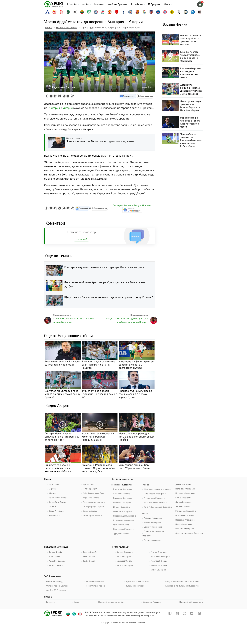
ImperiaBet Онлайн (159, 561)
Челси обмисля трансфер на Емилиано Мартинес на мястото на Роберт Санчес (191, 140)
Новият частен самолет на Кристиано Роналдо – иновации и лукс (98, 436)
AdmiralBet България (160, 556)
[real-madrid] (144, 12)
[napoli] (193, 12)
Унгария (68, 107)
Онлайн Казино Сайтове (57, 586)
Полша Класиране (183, 524)
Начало (48, 27)
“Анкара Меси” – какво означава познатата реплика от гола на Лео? (62, 436)
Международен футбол (93, 506)
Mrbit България (123, 556)
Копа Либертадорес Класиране (158, 507)
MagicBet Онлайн (124, 561)
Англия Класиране (121, 493)
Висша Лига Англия (57, 502)
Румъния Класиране (184, 529)
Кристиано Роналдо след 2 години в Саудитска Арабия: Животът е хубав (99, 468)
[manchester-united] (109, 12)
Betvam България (124, 552)
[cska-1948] (61, 12)
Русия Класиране (121, 525)
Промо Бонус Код (54, 581)
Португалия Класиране (123, 529)
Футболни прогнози (135, 586)
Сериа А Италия (56, 511)
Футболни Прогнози (117, 4)
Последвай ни (129, 96)
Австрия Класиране (153, 518)
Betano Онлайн (55, 552)
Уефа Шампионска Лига (93, 493)
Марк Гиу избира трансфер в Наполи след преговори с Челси (190, 122)
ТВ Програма (154, 4)
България (54, 107)
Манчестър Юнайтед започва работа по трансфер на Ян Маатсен (191, 40)
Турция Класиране (121, 533)
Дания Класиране (183, 484)
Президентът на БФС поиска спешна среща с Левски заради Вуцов (136, 394)
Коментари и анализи (92, 515)
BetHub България (124, 565)
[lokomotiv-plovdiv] (75, 12)
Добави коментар (145, 96)
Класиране (99, 4)
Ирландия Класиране (185, 493)
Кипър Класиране (183, 497)
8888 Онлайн (89, 556)
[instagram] (185, 614)
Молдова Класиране (184, 515)
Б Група (52, 489)
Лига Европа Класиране (155, 493)
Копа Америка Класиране (155, 502)
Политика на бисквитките (191, 602)
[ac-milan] (199, 12)
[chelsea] (96, 12)
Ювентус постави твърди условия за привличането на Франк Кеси (190, 56)
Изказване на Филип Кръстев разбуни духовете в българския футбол (104, 284)
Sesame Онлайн (90, 552)
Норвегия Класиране (185, 520)
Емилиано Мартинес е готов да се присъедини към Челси (191, 73)
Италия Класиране (121, 507)
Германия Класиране (123, 498)
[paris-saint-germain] (158, 12)
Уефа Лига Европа (91, 497)
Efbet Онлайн (55, 556)
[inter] (186, 12)
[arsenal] (116, 12)
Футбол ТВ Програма (56, 590)
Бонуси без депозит (95, 581)
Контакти (50, 602)
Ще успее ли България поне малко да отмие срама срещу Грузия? (108, 297)
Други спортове (90, 511)
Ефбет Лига (54, 484)
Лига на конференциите (94, 502)
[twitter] (192, 614)
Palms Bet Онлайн (57, 561)
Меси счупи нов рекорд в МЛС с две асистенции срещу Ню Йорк (136, 436)
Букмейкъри (137, 4)
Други (167, 4)
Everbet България (159, 552)
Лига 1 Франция (90, 489)
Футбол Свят (88, 484)
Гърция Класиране (152, 540)
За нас (76, 602)
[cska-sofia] (54, 12)
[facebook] (170, 614)
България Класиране (123, 489)
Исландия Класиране (185, 489)
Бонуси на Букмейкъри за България (182, 581)
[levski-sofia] (47, 12)
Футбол (85, 4)
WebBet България (159, 565)
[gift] (200, 4)
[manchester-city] (130, 12)
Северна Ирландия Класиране (189, 533)
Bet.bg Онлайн (89, 561)
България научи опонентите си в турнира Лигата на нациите (104, 267)
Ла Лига (52, 506)
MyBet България (158, 570)
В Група (52, 493)
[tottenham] (123, 12)
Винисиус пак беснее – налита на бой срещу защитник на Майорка (58, 468)
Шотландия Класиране (123, 520)
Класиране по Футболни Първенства (182, 586)
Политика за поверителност (111, 602)
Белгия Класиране (152, 522)
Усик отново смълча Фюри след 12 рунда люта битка (134, 467)
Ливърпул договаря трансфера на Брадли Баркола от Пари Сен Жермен (190, 106)
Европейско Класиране (154, 498)
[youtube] (177, 614)
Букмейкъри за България (137, 581)
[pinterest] (199, 614)
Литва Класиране (183, 506)
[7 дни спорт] (54, 4)
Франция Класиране (122, 511)
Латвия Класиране (183, 502)
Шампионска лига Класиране (157, 489)
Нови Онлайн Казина (95, 586)
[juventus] (179, 12)
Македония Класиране (185, 511)
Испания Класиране (122, 502)
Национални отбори (66, 27)
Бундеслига (54, 515)
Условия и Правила (152, 602)
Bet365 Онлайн (56, 565)
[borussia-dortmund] (172, 12)
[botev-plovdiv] (82, 12)
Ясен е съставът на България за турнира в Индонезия (62, 363)
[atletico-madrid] (151, 12)
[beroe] (89, 12)
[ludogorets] (68, 12)
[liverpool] (103, 12)
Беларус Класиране (153, 527)
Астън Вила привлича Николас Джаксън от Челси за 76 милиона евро (191, 89)
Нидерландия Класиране (124, 516)
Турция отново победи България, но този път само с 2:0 (99, 394)
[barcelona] (137, 12)
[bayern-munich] (165, 12)
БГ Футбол (72, 4)
